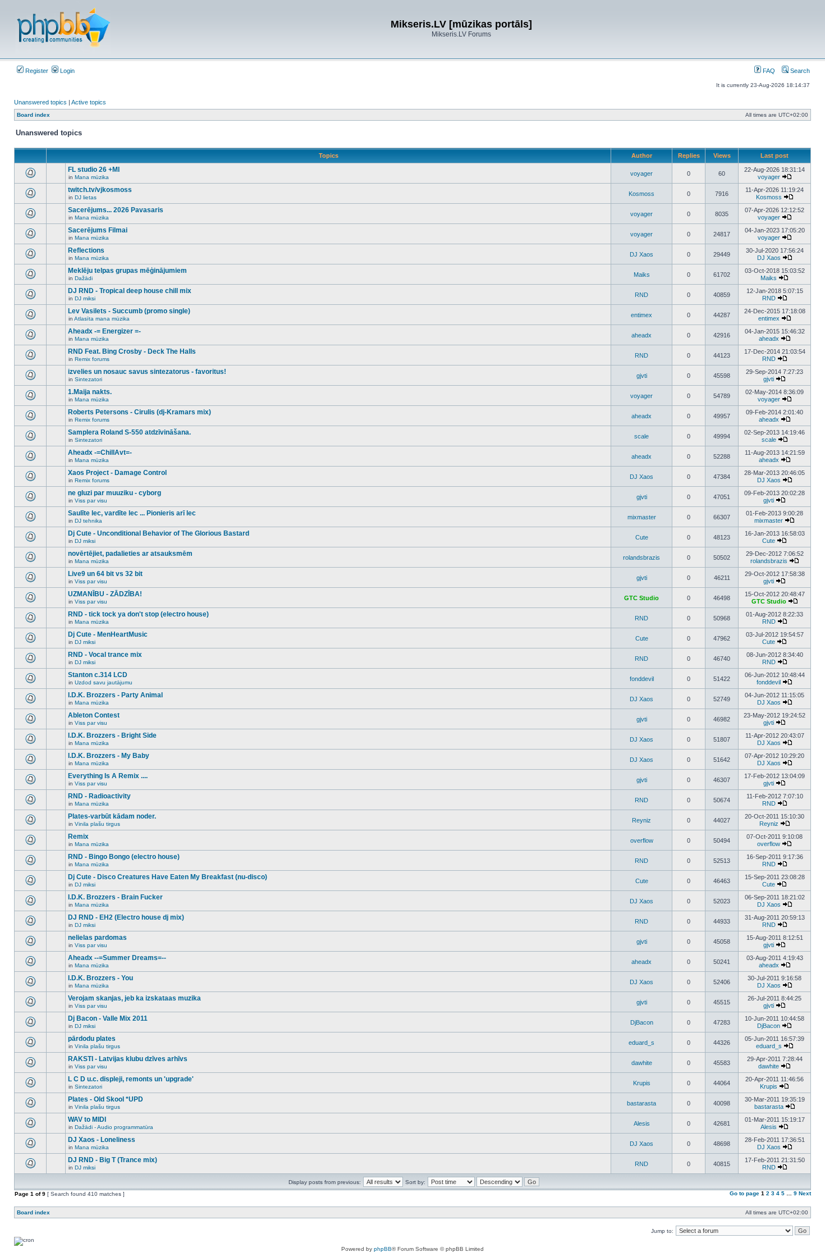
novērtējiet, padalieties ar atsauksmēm (130, 554)
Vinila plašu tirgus (97, 824)
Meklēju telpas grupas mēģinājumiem (127, 271)
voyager (641, 173)
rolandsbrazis (641, 557)
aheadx (641, 335)
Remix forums (92, 359)
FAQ (768, 70)
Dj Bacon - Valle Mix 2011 (108, 1018)
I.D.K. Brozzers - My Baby (108, 756)
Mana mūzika (92, 177)
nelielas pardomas (97, 938)
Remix (78, 836)
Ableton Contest (94, 715)
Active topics (88, 102)
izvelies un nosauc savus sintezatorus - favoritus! (147, 372)
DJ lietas (86, 197)
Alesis (642, 1123)
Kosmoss (641, 193)
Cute (641, 537)
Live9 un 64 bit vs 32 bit (105, 574)
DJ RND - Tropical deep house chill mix (129, 291)
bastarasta (641, 1103)
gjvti (641, 375)
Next (805, 1193)
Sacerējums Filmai (97, 230)
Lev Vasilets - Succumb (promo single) (129, 311)
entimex (641, 315)
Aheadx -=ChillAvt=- (100, 452)
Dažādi (84, 278)
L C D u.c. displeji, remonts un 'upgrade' (131, 1079)
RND (641, 294)
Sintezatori (88, 379)
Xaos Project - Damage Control (117, 473)
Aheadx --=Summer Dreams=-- (117, 958)
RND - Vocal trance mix (105, 655)
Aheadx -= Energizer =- (104, 331)
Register (36, 70)
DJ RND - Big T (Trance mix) (112, 1160)
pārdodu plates (92, 1039)
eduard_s (641, 1042)
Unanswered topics (40, 102)
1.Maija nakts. (90, 392)
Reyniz (641, 820)
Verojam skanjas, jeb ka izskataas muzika (134, 998)
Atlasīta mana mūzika (102, 319)
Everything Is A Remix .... (108, 776)
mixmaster (641, 517)
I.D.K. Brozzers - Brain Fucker (115, 897)
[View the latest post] (787, 176)
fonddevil (642, 678)
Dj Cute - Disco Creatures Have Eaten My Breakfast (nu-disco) (167, 877)
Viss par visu (91, 500)
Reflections (86, 250)
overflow (641, 840)
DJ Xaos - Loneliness (101, 1140)
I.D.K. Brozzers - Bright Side (112, 735)
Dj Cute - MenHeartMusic (108, 634)
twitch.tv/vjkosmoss (100, 190)
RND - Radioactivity (99, 796)
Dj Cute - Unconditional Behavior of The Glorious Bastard (158, 533)
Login (66, 70)
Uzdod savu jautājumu (103, 682)
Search (799, 70)
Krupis (641, 1083)
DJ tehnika (88, 521)
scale (641, 436)
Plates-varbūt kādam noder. (112, 816)
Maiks (642, 274)
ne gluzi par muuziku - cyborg (114, 493)
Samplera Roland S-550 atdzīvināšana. (129, 432)
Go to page (744, 1193)
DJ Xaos (641, 254)
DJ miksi (85, 298)
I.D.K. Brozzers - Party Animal (115, 695)
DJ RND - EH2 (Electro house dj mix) (126, 917)
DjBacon (641, 1022)
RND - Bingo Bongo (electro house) (124, 857)
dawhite (641, 1062)
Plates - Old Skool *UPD (105, 1099)
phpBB (383, 1249)
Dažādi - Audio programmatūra (114, 1127)
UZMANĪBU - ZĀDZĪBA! (105, 594)
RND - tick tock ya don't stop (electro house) (138, 614)
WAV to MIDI (87, 1119)
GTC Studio (641, 598)
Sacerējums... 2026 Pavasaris (115, 210)
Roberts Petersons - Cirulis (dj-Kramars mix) (139, 412)
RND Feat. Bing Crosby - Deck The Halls (132, 351)
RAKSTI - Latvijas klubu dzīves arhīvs (127, 1059)
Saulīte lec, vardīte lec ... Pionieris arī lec (132, 513)
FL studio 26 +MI (94, 169)
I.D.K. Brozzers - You (100, 978)
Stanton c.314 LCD (97, 675)
